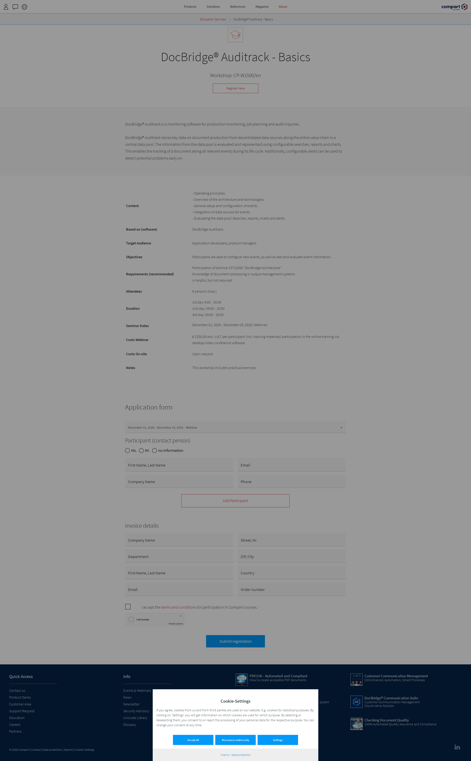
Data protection (241, 755)
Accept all (193, 740)
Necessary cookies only (235, 740)
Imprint (225, 755)
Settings (278, 740)
